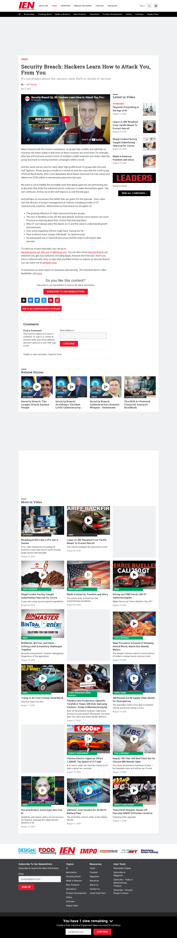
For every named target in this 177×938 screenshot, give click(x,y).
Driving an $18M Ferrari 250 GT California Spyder (130, 596)
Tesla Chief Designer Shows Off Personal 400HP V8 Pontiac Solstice (133, 812)
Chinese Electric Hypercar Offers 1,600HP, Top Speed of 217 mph (85, 760)
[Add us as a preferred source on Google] (57, 300)
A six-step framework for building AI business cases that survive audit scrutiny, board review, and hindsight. (41, 550)
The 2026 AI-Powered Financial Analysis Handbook (137, 404)
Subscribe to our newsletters (65, 291)
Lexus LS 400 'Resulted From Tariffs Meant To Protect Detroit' (125, 125)
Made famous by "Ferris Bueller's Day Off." (133, 601)
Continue (102, 931)
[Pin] (50, 300)
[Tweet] (44, 300)
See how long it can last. (32, 701)
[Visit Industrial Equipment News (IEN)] (67, 851)
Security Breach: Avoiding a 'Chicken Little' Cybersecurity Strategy (68, 404)
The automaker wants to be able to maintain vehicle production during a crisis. (133, 706)
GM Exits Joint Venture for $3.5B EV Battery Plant (86, 812)
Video (24, 59)
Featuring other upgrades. (125, 817)
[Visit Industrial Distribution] (109, 851)
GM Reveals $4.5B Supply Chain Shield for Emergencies (134, 700)
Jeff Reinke (31, 84)
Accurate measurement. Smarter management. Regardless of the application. (42, 654)
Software (28, 397)
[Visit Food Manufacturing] (48, 851)
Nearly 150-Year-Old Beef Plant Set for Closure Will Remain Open (134, 760)
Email (21, 874)
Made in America (75, 589)
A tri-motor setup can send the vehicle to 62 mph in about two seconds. (87, 767)
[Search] (149, 5)
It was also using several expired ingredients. (42, 601)
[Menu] (155, 5)
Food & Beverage (30, 589)
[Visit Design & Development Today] (27, 851)
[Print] (23, 300)
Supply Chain (120, 693)
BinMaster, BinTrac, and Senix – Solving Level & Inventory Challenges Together (41, 646)
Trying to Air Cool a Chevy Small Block (42, 698)
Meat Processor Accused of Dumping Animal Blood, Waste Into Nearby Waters (133, 646)
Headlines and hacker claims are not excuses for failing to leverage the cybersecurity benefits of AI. (42, 820)
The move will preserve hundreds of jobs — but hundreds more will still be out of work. (133, 767)
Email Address (67, 330)
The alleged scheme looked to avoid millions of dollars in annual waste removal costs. (134, 654)
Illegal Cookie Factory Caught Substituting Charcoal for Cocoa (125, 142)
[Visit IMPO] (88, 851)
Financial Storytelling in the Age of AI (126, 109)
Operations (73, 805)
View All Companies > (134, 193)
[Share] (30, 300)
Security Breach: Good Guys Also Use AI (41, 812)
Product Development (78, 753)
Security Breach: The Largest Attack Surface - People (36, 404)
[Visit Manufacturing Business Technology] (149, 851)
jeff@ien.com (49, 262)
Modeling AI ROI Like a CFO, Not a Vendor (39, 542)
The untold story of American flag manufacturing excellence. (82, 599)
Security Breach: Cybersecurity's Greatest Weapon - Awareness (104, 404)
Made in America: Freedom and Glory (123, 158)
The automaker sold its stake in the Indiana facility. (87, 818)
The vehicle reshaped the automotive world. (87, 547)
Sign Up (26, 887)
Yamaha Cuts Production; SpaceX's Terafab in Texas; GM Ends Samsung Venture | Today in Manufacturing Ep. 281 (87, 704)
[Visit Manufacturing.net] (129, 851)
